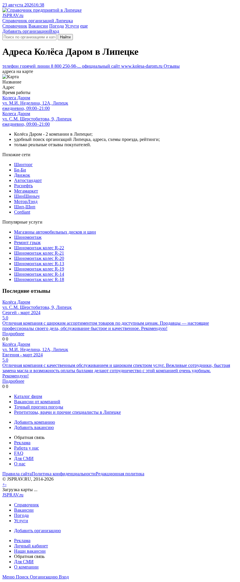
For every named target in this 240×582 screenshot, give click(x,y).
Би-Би (20, 169)
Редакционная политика (120, 473)
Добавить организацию (25, 31)
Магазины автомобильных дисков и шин (55, 231)
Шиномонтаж (28, 237)
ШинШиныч (27, 196)
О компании (26, 566)
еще (84, 25)
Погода (56, 25)
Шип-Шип (24, 206)
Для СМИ (24, 458)
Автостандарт (28, 180)
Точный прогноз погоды (38, 406)
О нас (19, 463)
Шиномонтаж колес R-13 (39, 263)
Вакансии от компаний (37, 401)
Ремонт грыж (27, 242)
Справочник (14, 25)
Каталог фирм (28, 396)
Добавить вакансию (34, 427)
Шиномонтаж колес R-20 (39, 258)
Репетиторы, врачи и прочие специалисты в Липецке (67, 412)
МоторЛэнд (25, 201)
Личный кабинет (31, 545)
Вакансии (38, 25)
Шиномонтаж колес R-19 (39, 268)
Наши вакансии (30, 551)
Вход (54, 31)
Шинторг (23, 164)
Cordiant (22, 212)
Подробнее (13, 333)
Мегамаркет (26, 190)
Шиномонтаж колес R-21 (39, 253)
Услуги (72, 25)
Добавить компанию (34, 422)
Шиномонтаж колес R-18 (39, 279)
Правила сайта (17, 473)
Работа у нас (26, 447)
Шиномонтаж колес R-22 (39, 247)
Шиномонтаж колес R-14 (39, 274)
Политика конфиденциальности (64, 473)
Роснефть (23, 185)
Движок (22, 175)
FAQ (18, 453)
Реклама (22, 442)
